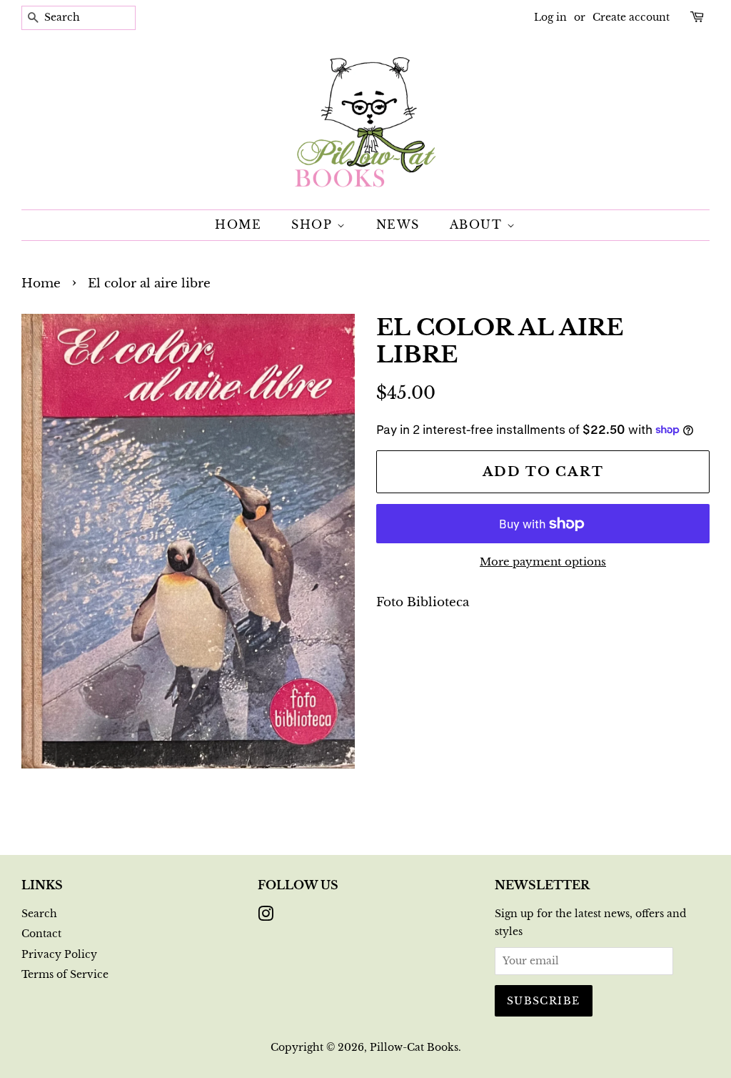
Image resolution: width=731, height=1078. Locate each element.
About (479, 224)
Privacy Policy (59, 954)
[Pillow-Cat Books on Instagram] (265, 916)
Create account (631, 17)
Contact (41, 933)
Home (238, 224)
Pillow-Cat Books (414, 1047)
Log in (550, 17)
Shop (314, 224)
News (398, 224)
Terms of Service (65, 974)
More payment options (543, 561)
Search (39, 913)
